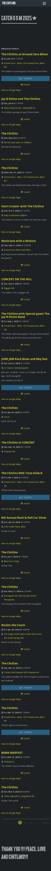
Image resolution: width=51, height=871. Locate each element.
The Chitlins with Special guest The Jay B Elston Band (25, 315)
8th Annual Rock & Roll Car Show (23, 517)
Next (45, 822)
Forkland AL (9, 761)
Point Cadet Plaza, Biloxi (15, 526)
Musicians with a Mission (18, 241)
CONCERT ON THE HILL (16, 279)
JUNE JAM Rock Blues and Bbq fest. (24, 359)
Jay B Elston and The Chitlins (20, 99)
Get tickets (25, 78)
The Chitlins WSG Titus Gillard (21, 473)
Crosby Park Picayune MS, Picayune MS (21, 672)
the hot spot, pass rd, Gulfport (18, 142)
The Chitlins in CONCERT (18, 442)
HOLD (7, 417)
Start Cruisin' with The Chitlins (22, 206)
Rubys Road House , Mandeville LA (19, 108)
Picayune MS (9, 451)
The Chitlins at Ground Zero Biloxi (24, 54)
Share (27, 84)
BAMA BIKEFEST (12, 753)
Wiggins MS (9, 288)
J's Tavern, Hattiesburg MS (16, 368)
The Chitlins (9, 133)
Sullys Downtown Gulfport (15, 215)
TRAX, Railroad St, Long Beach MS (19, 796)
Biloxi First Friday (11, 561)
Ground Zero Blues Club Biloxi (17, 249)
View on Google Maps (11, 90)
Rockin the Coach (13, 625)
